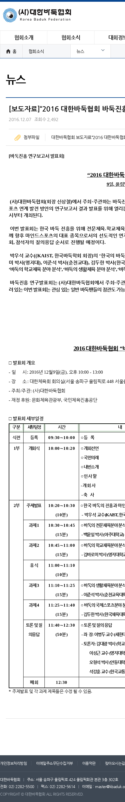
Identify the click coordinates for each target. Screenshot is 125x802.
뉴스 (80, 51)
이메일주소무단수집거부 (54, 763)
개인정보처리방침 (13, 763)
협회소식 (36, 51)
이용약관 (89, 763)
